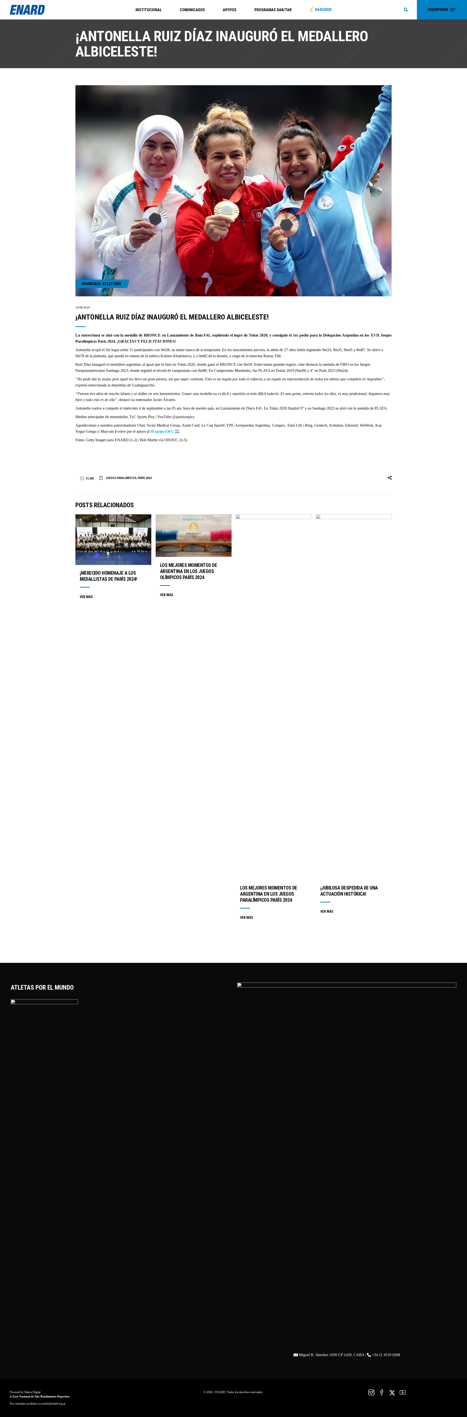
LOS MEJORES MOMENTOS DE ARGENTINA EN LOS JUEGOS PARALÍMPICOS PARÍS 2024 (268, 894)
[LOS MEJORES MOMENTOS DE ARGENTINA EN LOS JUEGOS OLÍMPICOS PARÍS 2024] (194, 535)
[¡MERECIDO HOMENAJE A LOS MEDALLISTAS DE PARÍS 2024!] (113, 539)
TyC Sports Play (142, 417)
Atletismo (111, 284)
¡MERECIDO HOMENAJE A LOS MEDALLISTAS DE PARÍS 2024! (108, 576)
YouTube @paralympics (175, 417)
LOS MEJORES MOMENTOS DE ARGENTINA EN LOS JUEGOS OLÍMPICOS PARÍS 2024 (188, 571)
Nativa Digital (32, 1392)
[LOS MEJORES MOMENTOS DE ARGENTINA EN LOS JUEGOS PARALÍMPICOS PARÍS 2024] (274, 697)
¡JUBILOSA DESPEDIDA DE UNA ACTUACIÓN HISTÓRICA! (349, 891)
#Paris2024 (91, 284)
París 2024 (145, 478)
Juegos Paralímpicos (121, 478)
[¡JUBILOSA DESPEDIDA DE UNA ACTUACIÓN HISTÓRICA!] (354, 697)
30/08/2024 (82, 307)
